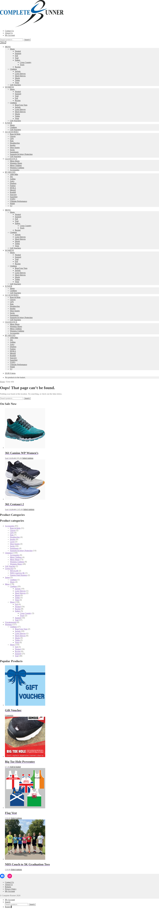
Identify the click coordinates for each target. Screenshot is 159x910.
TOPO (12, 199)
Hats (12, 141)
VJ (11, 206)
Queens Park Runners (18, 575)
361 (11, 177)
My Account (10, 35)
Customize (9, 716)
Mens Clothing (16, 165)
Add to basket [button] (15, 767)
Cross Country (25, 62)
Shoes (12, 49)
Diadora (13, 183)
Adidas (13, 179)
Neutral (18, 51)
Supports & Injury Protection (21, 154)
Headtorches (15, 143)
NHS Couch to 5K (17, 573)
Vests (17, 83)
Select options (27, 458)
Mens (7, 584)
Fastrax (13, 186)
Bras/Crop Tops (21, 105)
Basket (8, 907)
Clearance (9, 553)
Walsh (12, 203)
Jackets (17, 71)
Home (2, 382)
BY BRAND (10, 172)
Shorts (17, 78)
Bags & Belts (15, 134)
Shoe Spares (15, 147)
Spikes (17, 60)
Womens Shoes (16, 163)
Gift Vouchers (15, 85)
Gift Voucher (10, 566)
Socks (12, 150)
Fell (16, 56)
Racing (17, 67)
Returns (8, 887)
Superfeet (13, 197)
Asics (12, 181)
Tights (17, 80)
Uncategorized (10, 622)
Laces (12, 542)
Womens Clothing (17, 168)
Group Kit (9, 568)
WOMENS (9, 87)
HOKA (13, 188)
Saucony (13, 194)
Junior (7, 577)
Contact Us (9, 31)
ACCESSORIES (12, 132)
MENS (8, 47)
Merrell (13, 190)
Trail (17, 58)
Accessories (14, 170)
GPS (12, 139)
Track (22, 65)
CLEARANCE (11, 159)
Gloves (13, 136)
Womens (8, 624)
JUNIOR (8, 123)
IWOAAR (14, 571)
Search (27, 40)
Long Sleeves (20, 74)
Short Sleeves (20, 76)
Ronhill (13, 192)
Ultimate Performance (18, 201)
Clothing (13, 69)
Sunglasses (14, 152)
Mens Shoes (15, 161)
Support (18, 53)
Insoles (12, 145)
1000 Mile (14, 174)
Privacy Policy (10, 889)
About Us (9, 33)
